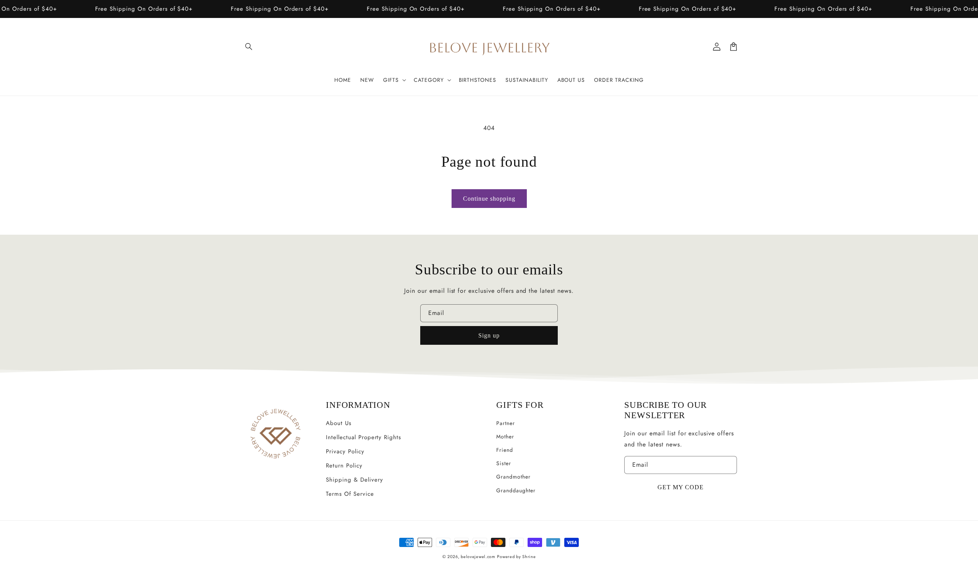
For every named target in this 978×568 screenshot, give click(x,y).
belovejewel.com (478, 556)
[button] (249, 46)
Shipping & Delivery (354, 479)
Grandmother (513, 476)
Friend (504, 450)
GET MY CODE (680, 487)
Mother (505, 436)
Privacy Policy (345, 451)
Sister (503, 463)
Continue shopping (489, 198)
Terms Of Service (350, 494)
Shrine (529, 556)
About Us (338, 423)
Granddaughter (515, 490)
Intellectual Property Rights (363, 437)
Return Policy (344, 465)
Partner (505, 423)
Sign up (489, 335)
